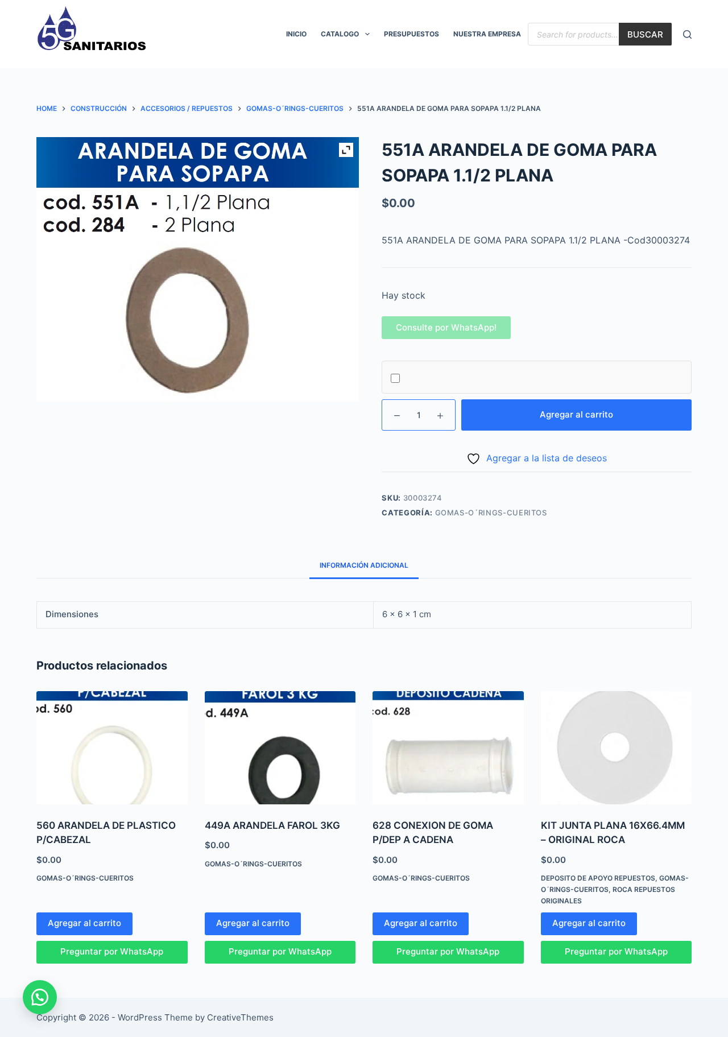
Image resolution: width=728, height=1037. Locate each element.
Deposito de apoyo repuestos (598, 878)
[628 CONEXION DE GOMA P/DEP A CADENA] (448, 747)
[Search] (687, 34)
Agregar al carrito (576, 414)
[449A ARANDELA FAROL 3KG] (280, 747)
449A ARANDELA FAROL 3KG (272, 825)
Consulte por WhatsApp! (446, 327)
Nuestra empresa (487, 34)
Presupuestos (411, 34)
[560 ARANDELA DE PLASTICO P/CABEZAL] (112, 747)
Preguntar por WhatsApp (111, 951)
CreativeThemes (240, 1017)
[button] (446, 327)
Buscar (645, 34)
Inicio (296, 34)
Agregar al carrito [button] (84, 923)
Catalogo (340, 34)
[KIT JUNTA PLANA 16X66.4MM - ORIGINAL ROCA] (616, 747)
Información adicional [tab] (364, 565)
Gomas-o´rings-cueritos (491, 512)
